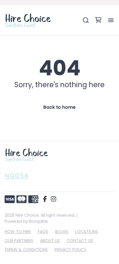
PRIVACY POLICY (70, 249)
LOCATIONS (86, 232)
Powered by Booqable (26, 221)
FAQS (43, 232)
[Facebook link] (45, 199)
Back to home (59, 107)
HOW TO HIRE (18, 232)
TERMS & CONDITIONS (26, 249)
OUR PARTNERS (19, 241)
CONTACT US (80, 241)
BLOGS (61, 232)
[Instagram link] (53, 199)
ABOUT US (50, 241)
